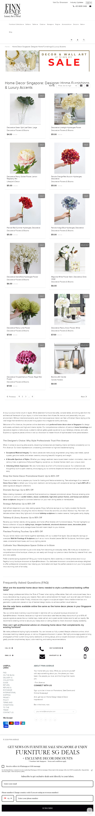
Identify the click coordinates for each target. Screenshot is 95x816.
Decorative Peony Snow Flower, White (65, 328)
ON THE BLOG (8, 675)
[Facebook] (41, 719)
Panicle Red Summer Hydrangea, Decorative (23, 228)
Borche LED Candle (58, 377)
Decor (75, 24)
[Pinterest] (46, 719)
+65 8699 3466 (81, 6)
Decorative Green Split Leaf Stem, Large (22, 127)
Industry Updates (76, 2)
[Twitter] (36, 719)
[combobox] (8, 798)
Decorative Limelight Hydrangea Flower (66, 127)
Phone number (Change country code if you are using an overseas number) (30, 792)
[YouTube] (55, 719)
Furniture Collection (15, 24)
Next (83, 397)
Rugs (57, 24)
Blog (10, 32)
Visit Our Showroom (60, 2)
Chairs (42, 24)
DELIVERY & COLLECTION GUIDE (8, 680)
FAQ (4, 673)
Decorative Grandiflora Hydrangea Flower (22, 277)
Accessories (66, 24)
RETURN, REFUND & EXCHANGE (7, 687)
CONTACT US (8, 712)
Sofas (27, 24)
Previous (12, 397)
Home (7, 47)
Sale (81, 24)
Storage (49, 24)
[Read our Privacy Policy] (91, 770)
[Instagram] (50, 719)
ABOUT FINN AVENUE (44, 666)
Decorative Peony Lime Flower (18, 328)
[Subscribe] (73, 712)
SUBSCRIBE (47, 808)
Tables (34, 24)
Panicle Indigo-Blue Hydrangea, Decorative (67, 228)
